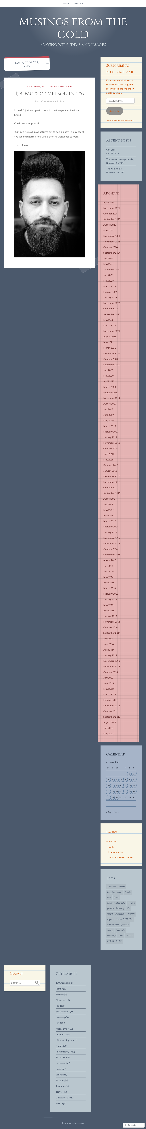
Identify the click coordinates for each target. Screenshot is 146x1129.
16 (134, 785)
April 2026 (108, 202)
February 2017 (110, 526)
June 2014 (108, 644)
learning (120, 908)
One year (110, 149)
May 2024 (108, 263)
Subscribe (115, 111)
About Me (78, 3)
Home (66, 3)
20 (121, 791)
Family (128, 892)
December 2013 (111, 660)
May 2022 (108, 319)
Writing (60, 1103)
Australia (111, 887)
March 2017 (109, 521)
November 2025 (111, 208)
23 (134, 791)
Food (58, 1005)
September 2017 (111, 493)
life (128, 908)
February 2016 (110, 593)
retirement (61, 1063)
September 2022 (111, 314)
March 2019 (109, 426)
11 (112, 785)
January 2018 (110, 470)
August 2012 (109, 722)
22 (129, 791)
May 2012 (108, 733)
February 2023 (110, 291)
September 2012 (111, 716)
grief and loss (63, 1011)
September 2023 (111, 269)
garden (110, 908)
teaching (111, 935)
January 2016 (110, 599)
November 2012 (111, 705)
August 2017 (109, 498)
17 (108, 791)
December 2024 (111, 235)
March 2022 (109, 325)
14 (125, 785)
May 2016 (108, 577)
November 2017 (111, 481)
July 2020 (108, 370)
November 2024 (111, 241)
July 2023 (108, 275)
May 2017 (108, 509)
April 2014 (108, 649)
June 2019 (108, 414)
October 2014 (110, 627)
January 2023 (110, 297)
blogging (111, 892)
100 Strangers (63, 982)
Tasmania (120, 930)
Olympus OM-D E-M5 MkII (120, 919)
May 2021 (108, 342)
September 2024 (111, 252)
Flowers (131, 903)
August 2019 (109, 403)
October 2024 (110, 247)
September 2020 (111, 364)
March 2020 (109, 387)
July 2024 (108, 258)
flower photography (116, 903)
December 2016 (111, 537)
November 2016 (111, 543)
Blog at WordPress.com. (73, 1123)
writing (110, 941)
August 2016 (109, 560)
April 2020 (108, 381)
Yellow (119, 941)
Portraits (66, 86)
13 (121, 785)
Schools (60, 1074)
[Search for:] (25, 983)
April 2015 (108, 610)
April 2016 (108, 582)
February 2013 (110, 700)
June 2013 (108, 683)
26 (117, 797)
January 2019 (110, 437)
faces (119, 892)
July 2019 (108, 409)
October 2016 (110, 549)
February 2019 (110, 431)
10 (108, 785)
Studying (60, 1080)
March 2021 (109, 347)
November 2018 (111, 442)
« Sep (108, 812)
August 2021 (109, 336)
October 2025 (110, 213)
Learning (60, 1017)
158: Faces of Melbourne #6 (49, 93)
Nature (131, 914)
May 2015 (108, 605)
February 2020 (110, 392)
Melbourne (33, 86)
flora (109, 897)
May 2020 (108, 375)
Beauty (121, 887)
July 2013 (108, 677)
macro (110, 914)
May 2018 (108, 459)
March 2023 (109, 286)
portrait (125, 925)
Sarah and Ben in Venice (120, 857)
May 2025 (108, 230)
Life (58, 1023)
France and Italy (116, 851)
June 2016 (108, 571)
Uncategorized (63, 1097)
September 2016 (111, 554)
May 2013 (108, 688)
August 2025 (109, 224)
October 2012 (110, 711)
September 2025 (111, 219)
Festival (60, 994)
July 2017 (108, 504)
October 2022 (110, 308)
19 (117, 791)
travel (120, 935)
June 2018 (108, 453)
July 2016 (108, 565)
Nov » (116, 812)
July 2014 (108, 638)
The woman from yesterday (120, 159)
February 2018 (110, 465)
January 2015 (110, 616)
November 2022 (111, 303)
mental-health (63, 1034)
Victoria (129, 935)
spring (110, 930)
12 (117, 785)
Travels (110, 847)
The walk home (114, 168)
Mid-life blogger (64, 1040)
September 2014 (111, 632)
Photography (50, 86)
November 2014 (111, 621)
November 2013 (111, 666)
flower (116, 897)
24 (108, 797)
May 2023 (108, 280)
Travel (59, 1091)
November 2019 (111, 398)
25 (112, 797)
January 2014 (110, 655)
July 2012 (108, 727)
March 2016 (109, 588)
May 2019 (108, 420)
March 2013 (109, 694)
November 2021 (111, 331)
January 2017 (110, 532)
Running (60, 1068)
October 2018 (110, 448)
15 (129, 785)
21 (125, 791)
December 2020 (111, 353)
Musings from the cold (73, 28)
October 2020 (110, 359)
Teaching (60, 1086)
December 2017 (111, 476)
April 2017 (108, 515)
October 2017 (110, 487)
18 (112, 791)
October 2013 (110, 672)
